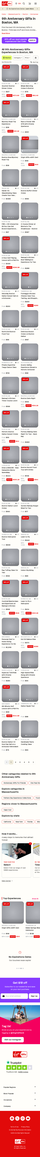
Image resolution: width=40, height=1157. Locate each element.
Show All (35, 898)
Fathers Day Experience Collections (17, 798)
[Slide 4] (12, 79)
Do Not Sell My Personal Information (20, 1130)
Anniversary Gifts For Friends (15, 783)
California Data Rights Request (20, 1133)
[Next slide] (37, 9)
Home (4, 14)
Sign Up (34, 996)
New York (19, 822)
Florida (29, 822)
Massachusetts (14, 14)
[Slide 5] (32, 79)
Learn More (30, 9)
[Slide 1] (6, 79)
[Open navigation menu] (35, 3)
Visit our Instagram (12, 1040)
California (7, 822)
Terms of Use (14, 1127)
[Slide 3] (10, 79)
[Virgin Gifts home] (7, 3)
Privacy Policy (25, 1127)
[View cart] (29, 3)
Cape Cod (7, 810)
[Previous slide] (3, 9)
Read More (6, 33)
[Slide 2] (8, 79)
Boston (25, 14)
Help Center (6, 881)
